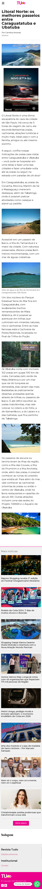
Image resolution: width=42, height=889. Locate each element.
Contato (4, 866)
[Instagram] (2, 885)
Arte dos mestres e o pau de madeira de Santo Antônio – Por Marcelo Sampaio (20, 748)
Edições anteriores (9, 854)
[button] (3, 3)
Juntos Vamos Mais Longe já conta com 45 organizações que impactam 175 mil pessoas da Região (20, 679)
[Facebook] (5, 885)
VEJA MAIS (21, 823)
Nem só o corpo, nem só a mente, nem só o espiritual (19, 781)
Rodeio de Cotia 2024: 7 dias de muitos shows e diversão (17, 611)
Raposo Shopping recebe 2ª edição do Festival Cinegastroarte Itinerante (20, 579)
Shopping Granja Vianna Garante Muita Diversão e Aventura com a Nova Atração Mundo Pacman (18, 645)
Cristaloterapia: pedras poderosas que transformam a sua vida (21, 813)
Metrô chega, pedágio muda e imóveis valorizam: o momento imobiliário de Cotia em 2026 (17, 714)
